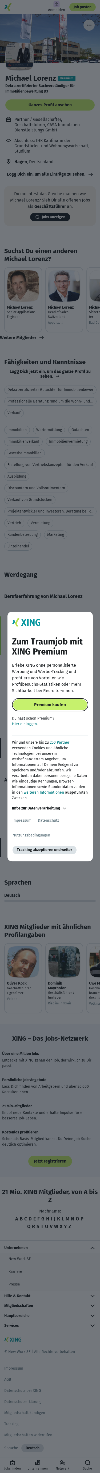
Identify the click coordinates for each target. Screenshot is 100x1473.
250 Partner (59, 742)
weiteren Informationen (44, 792)
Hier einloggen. (25, 724)
